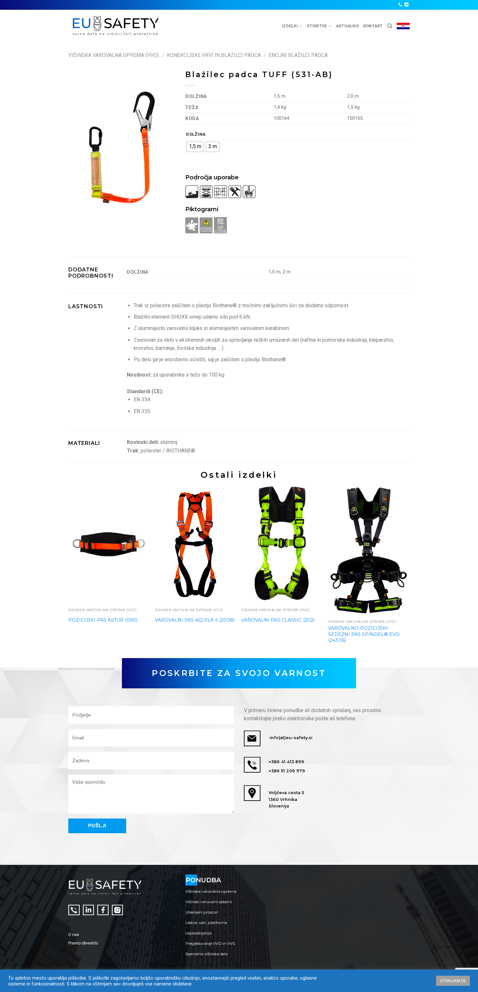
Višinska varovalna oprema (210, 891)
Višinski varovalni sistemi (208, 901)
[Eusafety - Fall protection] (116, 25)
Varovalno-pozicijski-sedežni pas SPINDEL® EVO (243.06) (364, 634)
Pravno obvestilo (83, 943)
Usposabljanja (198, 932)
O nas (73, 934)
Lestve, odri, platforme (206, 922)
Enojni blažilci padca (298, 55)
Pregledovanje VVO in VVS (210, 943)
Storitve (317, 25)
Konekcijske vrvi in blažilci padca (214, 55)
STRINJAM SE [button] (453, 980)
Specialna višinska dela (206, 953)
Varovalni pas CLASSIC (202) (277, 620)
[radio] (195, 147)
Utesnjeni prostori (201, 912)
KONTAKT (373, 25)
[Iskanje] (389, 26)
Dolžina (196, 134)
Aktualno (347, 25)
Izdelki (290, 25)
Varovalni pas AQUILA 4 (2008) (194, 620)
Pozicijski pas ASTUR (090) (102, 620)
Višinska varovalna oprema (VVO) (113, 55)
